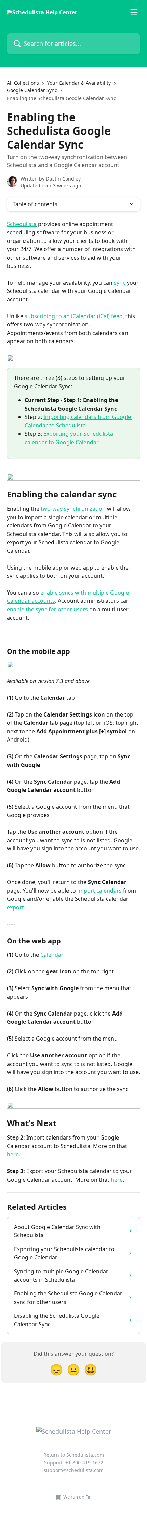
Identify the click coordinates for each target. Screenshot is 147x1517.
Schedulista (22, 224)
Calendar (52, 954)
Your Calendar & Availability (79, 82)
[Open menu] (134, 12)
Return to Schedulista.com (73, 1455)
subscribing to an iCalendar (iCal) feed (74, 316)
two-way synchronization (73, 508)
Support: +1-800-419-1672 (73, 1462)
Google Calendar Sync (32, 90)
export (15, 907)
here (13, 1154)
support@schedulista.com (74, 1470)
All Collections (23, 82)
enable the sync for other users (47, 609)
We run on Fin (77, 1497)
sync (119, 282)
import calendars (99, 890)
